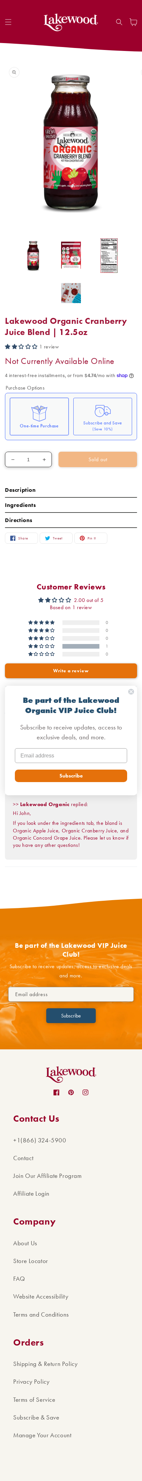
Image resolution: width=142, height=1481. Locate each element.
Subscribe (71, 775)
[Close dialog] (131, 691)
